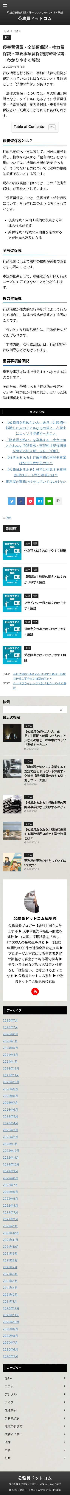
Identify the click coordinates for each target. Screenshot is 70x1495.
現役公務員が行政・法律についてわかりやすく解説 (35, 1484)
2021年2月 (10, 1294)
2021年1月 (10, 1301)
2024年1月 (10, 1061)
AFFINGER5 (55, 1490)
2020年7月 (10, 1342)
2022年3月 (10, 1212)
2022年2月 (10, 1219)
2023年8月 (10, 1096)
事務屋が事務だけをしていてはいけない (36, 482)
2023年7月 (10, 1102)
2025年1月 (10, 1041)
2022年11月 (11, 1157)
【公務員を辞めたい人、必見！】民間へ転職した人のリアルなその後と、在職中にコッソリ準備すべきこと (36, 427)
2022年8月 (10, 1178)
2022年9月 (10, 1171)
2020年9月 (10, 1329)
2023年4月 (10, 1123)
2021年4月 (10, 1288)
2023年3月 (10, 1130)
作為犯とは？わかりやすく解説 (45, 550)
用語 (9, 517)
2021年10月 (11, 1246)
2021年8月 (10, 1260)
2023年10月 (11, 1082)
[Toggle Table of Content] (50, 127)
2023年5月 (10, 1116)
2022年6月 (10, 1192)
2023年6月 (10, 1109)
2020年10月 (11, 1322)
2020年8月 (10, 1336)
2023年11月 (11, 1075)
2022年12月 (11, 1150)
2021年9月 (10, 1253)
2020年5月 (10, 1356)
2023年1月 (10, 1144)
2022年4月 (10, 1205)
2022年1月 (10, 1226)
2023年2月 (10, 1137)
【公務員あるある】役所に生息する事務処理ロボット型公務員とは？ (45, 833)
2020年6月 (10, 1349)
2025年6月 (10, 1034)
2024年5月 (10, 1048)
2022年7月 (10, 1185)
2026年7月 (10, 1020)
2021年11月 (10, 1240)
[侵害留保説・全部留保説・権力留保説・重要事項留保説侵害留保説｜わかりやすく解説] (39, 501)
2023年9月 (10, 1089)
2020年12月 (11, 1308)
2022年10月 (11, 1164)
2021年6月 (10, 1274)
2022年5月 (10, 1198)
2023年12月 (11, 1068)
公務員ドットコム (35, 18)
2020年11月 (11, 1315)
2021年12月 (11, 1233)
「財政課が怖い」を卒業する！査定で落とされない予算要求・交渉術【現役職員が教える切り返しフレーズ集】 (36, 445)
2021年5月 (10, 1281)
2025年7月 (10, 1027)
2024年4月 (10, 1055)
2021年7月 (10, 1267)
